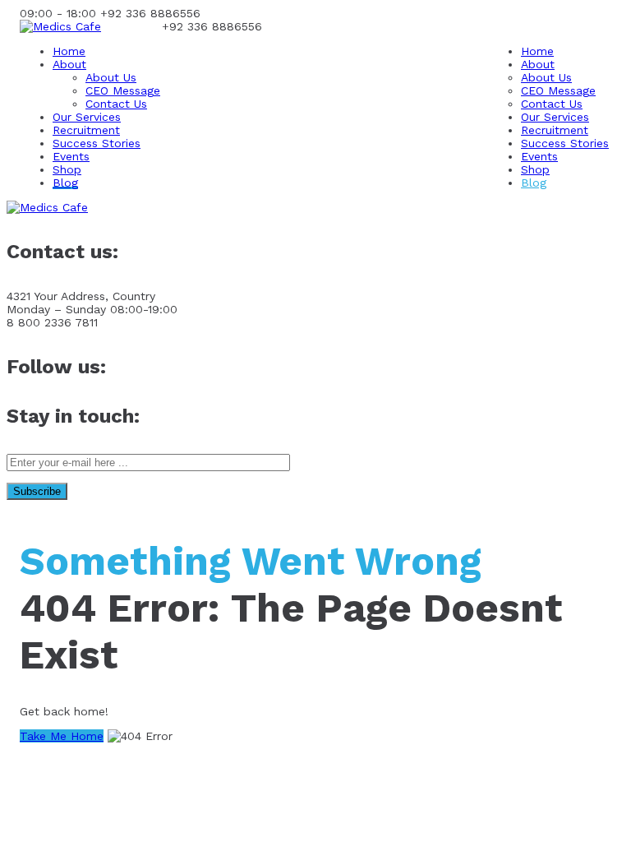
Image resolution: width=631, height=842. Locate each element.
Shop (67, 169)
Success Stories (96, 143)
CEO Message (122, 90)
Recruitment (86, 129)
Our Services (87, 116)
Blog (65, 182)
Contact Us (116, 103)
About (69, 64)
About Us (110, 77)
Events (71, 156)
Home (69, 51)
